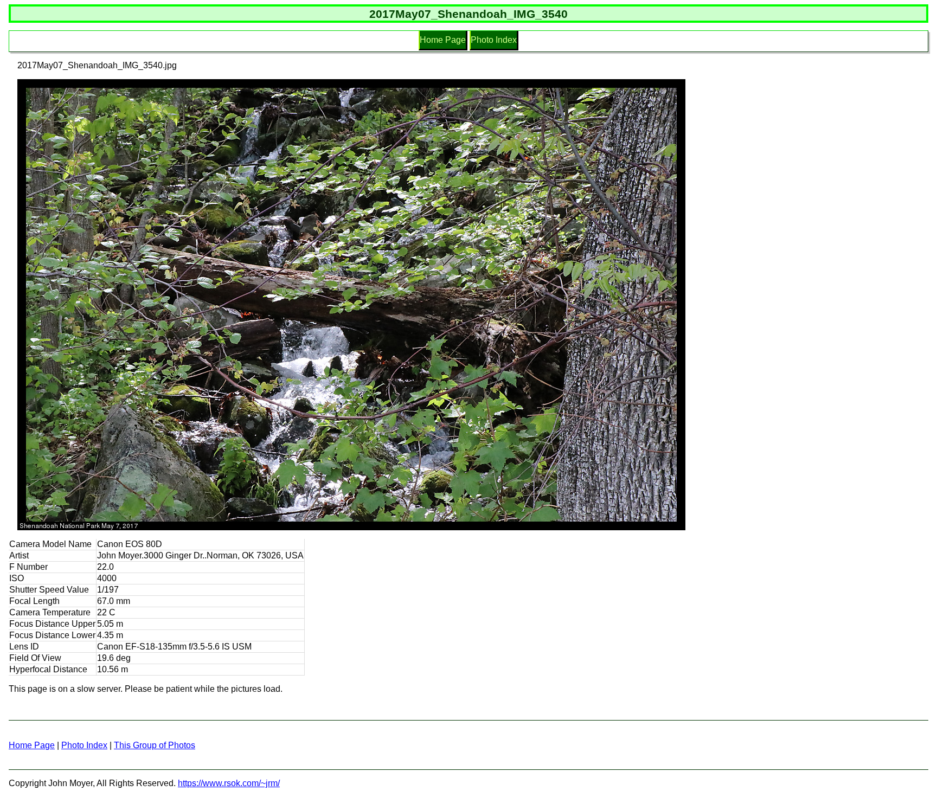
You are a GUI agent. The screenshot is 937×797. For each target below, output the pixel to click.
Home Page (443, 39)
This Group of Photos (154, 745)
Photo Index (494, 39)
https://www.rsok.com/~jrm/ (229, 783)
